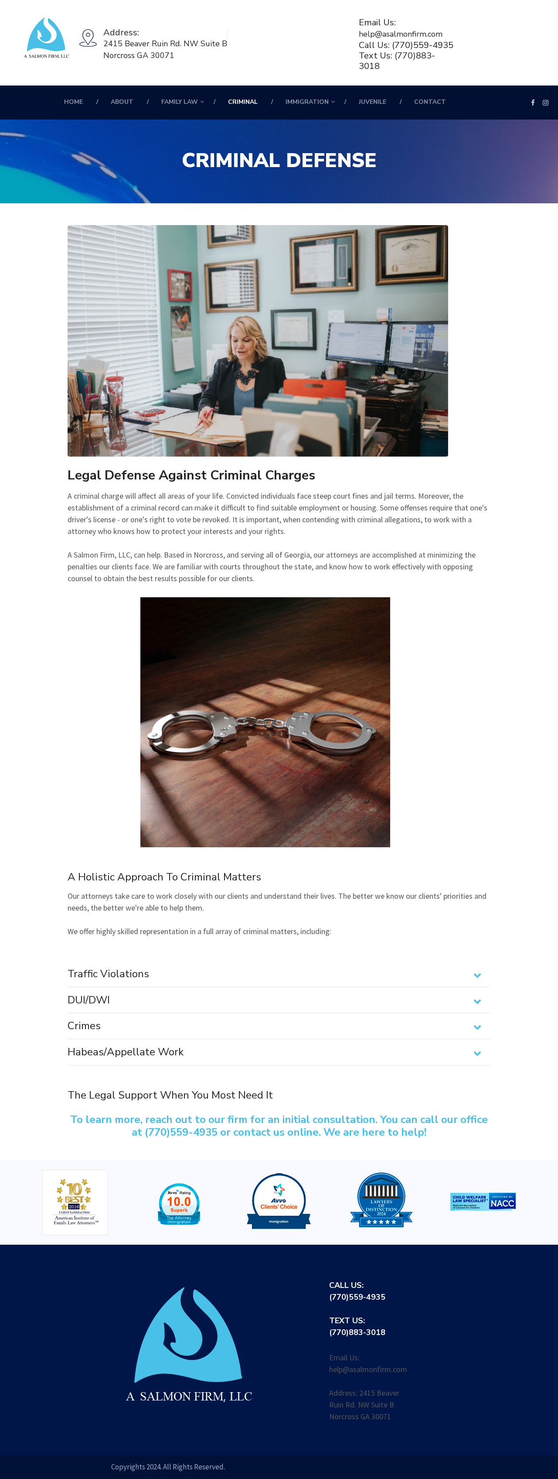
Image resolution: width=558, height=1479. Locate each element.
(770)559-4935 (422, 45)
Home (73, 102)
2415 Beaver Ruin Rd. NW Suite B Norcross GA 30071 (165, 49)
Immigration (307, 102)
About (122, 102)
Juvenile (372, 102)
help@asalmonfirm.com (400, 34)
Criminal (243, 102)
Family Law (179, 102)
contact (430, 102)
